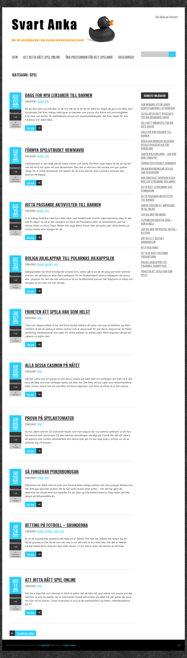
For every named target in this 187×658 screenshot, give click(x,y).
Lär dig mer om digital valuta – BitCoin (159, 231)
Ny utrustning (149, 247)
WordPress (45, 645)
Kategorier (126, 57)
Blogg (41, 101)
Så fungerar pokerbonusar (52, 471)
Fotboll (49, 531)
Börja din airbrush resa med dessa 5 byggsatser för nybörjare (157, 144)
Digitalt (49, 264)
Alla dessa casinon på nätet (52, 365)
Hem (15, 57)
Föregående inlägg (25, 633)
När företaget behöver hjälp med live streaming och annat (158, 179)
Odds (56, 531)
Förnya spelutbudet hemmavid (54, 149)
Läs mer (31, 128)
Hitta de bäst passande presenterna (154, 255)
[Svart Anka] (64, 16)
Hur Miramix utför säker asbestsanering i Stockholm (158, 106)
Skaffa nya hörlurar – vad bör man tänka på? (158, 156)
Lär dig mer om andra (153, 214)
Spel (47, 101)
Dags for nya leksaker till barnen (58, 95)
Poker (40, 478)
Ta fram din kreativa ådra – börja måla (156, 222)
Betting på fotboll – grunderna (56, 525)
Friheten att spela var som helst (57, 311)
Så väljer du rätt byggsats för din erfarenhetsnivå (157, 115)
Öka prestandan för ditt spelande (89, 57)
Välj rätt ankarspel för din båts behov (157, 124)
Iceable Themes (69, 645)
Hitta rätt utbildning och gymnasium (156, 189)
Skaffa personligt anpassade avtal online (158, 207)
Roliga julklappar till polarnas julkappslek (69, 258)
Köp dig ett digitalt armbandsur (152, 240)
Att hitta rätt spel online (41, 57)
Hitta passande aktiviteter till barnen (63, 204)
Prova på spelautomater (49, 418)
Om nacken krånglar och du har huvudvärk (157, 170)
